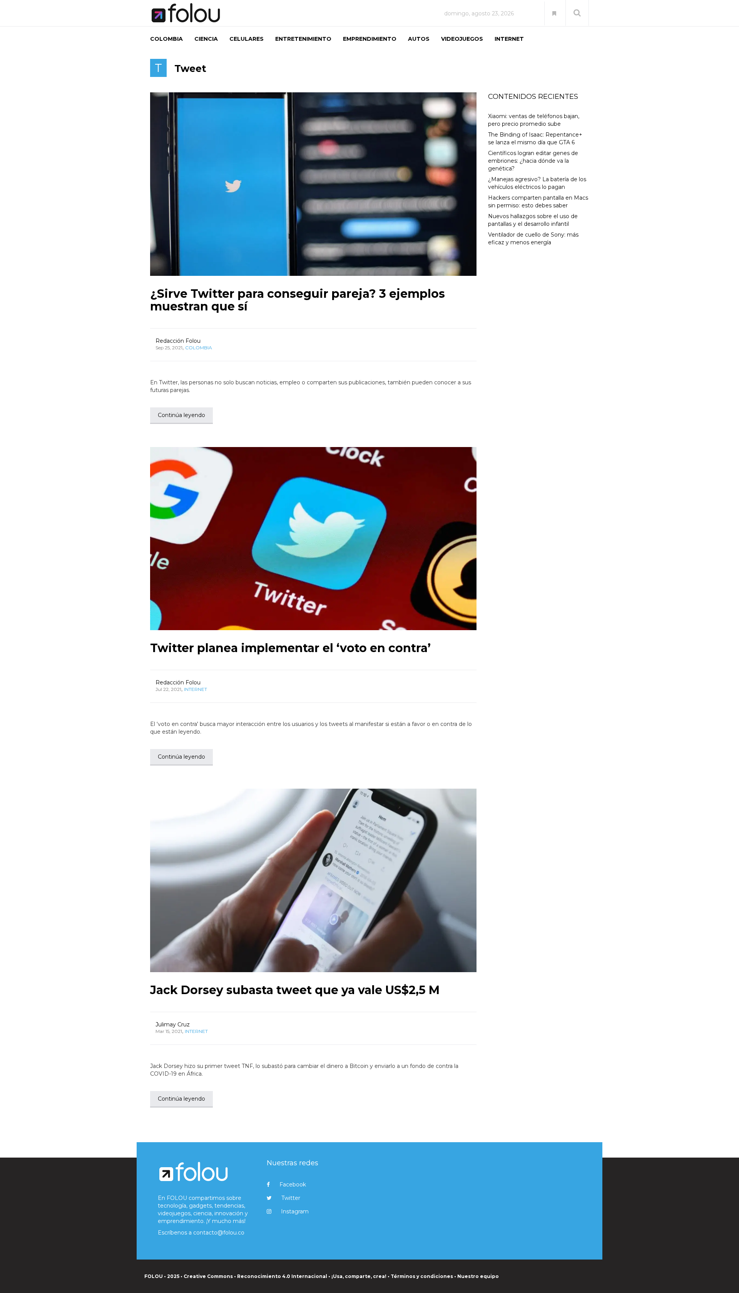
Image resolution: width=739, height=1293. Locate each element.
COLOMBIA (166, 38)
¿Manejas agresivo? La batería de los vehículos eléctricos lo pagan (537, 183)
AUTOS (419, 38)
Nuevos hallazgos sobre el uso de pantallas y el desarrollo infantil (533, 220)
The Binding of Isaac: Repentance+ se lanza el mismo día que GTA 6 (535, 138)
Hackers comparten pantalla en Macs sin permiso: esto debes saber (538, 201)
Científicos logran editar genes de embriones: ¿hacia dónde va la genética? (533, 161)
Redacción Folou (178, 340)
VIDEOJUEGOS (462, 38)
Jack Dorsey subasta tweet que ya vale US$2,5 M (295, 990)
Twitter (290, 1198)
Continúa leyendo (181, 415)
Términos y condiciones (422, 1276)
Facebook (292, 1184)
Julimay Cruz (172, 1024)
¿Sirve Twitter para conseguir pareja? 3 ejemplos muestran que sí (297, 300)
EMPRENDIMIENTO (369, 38)
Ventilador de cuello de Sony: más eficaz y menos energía (533, 238)
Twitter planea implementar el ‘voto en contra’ (290, 648)
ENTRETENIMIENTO (303, 38)
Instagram (295, 1211)
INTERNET (509, 38)
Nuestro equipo (478, 1276)
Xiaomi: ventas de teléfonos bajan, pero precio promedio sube (533, 120)
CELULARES (246, 38)
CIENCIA (206, 38)
